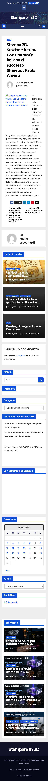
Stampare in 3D (24, 17)
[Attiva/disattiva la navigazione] (22, 26)
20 (24, 553)
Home (11, 770)
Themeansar (24, 764)
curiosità (10, 269)
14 (29, 548)
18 (13, 553)
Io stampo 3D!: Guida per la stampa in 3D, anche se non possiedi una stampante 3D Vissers (15, 215)
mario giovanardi (25, 82)
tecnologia (11, 637)
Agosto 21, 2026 (16, 648)
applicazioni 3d (12, 721)
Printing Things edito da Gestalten (23, 327)
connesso (20, 355)
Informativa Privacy (24, 776)
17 (7, 553)
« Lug (7, 570)
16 (41, 548)
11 (13, 548)
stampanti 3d (25, 296)
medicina (33, 721)
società (15, 296)
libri (9, 40)
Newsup (39, 760)
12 (18, 548)
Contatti (19, 770)
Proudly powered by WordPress (16, 760)
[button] (40, 26)
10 (7, 548)
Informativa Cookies (31, 770)
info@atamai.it (10, 602)
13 (24, 548)
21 (30, 553)
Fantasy (26, 280)
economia (24, 721)
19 (18, 553)
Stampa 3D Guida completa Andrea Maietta (32, 210)
